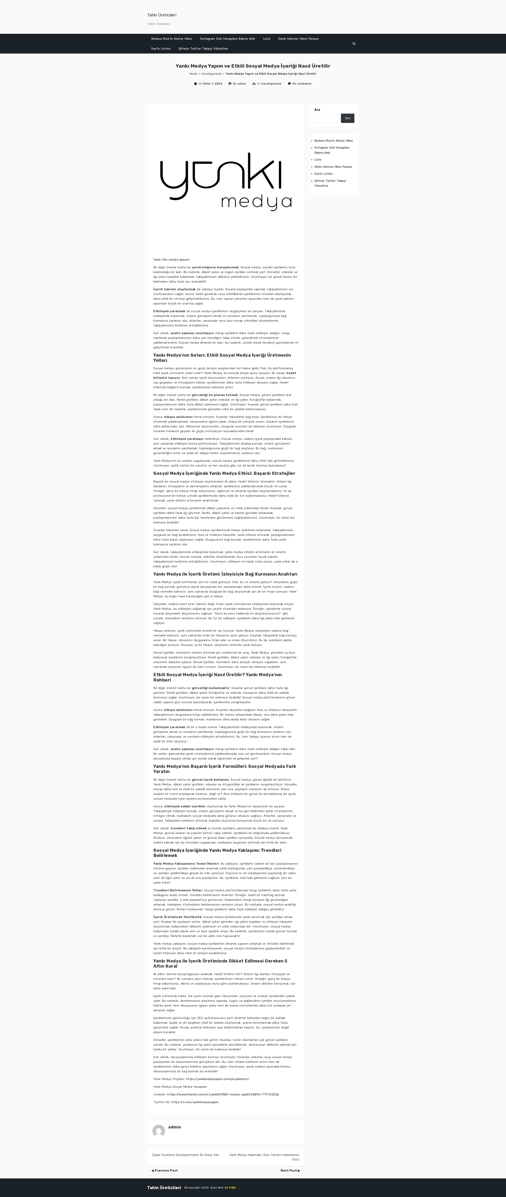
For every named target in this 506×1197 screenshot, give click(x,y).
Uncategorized (211, 73)
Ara (317, 109)
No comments (302, 83)
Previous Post (166, 1170)
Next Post (289, 1170)
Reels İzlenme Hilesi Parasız (298, 39)
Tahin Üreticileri (161, 15)
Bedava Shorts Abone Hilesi (171, 39)
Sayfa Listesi (161, 48)
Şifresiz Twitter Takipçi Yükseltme (203, 48)
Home (193, 73)
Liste (267, 39)
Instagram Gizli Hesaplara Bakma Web (227, 39)
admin (242, 83)
